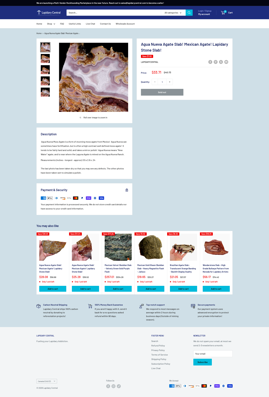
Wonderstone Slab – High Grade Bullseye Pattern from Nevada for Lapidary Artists (216, 268)
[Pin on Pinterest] (216, 62)
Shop (49, 23)
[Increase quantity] (170, 82)
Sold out (162, 92)
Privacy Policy (158, 350)
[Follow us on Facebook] (108, 386)
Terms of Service (159, 354)
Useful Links (75, 23)
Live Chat (90, 23)
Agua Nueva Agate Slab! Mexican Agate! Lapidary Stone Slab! (50, 268)
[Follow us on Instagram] (113, 386)
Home (39, 23)
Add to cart (53, 289)
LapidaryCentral (149, 62)
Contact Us (105, 23)
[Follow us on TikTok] (119, 386)
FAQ (62, 23)
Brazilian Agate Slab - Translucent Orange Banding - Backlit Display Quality (183, 268)
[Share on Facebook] (210, 62)
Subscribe (203, 362)
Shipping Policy (158, 359)
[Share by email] (226, 62)
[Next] (232, 262)
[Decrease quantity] (155, 82)
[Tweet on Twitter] (221, 62)
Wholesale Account (125, 23)
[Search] (189, 13)
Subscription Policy (160, 363)
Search (154, 341)
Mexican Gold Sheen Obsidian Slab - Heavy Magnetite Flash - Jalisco (150, 268)
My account (204, 14)
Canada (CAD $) (44, 381)
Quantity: (145, 81)
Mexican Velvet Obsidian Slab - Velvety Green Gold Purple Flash (118, 268)
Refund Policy (158, 345)
